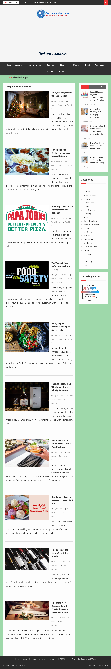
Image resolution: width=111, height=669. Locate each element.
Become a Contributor (55, 71)
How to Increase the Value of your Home (35, 2)
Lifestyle (76, 65)
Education (87, 199)
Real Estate (88, 243)
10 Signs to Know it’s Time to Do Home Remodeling (97, 160)
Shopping (87, 254)
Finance (63, 65)
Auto (85, 188)
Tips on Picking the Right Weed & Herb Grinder (60, 553)
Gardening (87, 213)
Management (88, 239)
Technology (99, 65)
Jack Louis (54, 565)
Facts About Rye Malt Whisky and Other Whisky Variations (61, 387)
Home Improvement (14, 65)
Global (86, 217)
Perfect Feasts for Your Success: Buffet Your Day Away (61, 443)
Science (86, 250)
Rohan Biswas (55, 222)
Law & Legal (88, 232)
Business (50, 65)
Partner (51, 659)
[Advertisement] (53, 34)
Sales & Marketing (90, 247)
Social (86, 258)
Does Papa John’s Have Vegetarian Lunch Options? (62, 209)
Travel (87, 65)
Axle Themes (103, 665)
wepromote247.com (90, 291)
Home (9, 77)
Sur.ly (93, 296)
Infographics (88, 228)
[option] (40, 2)
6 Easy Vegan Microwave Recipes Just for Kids (60, 326)
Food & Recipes (89, 210)
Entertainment (89, 202)
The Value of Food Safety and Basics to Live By (60, 266)
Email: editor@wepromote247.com (84, 659)
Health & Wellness (35, 65)
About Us (42, 659)
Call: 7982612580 (63, 659)
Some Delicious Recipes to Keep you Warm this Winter (60, 153)
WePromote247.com (53, 53)
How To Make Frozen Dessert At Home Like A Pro (62, 500)
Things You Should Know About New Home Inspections (97, 146)
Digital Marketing (90, 195)
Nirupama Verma (56, 105)
